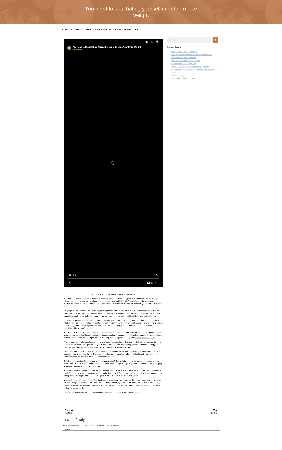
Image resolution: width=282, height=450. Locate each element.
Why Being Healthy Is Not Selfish (184, 52)
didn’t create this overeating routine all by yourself (106, 332)
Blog (80, 29)
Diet (98, 29)
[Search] (215, 40)
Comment (66, 429)
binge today (106, 301)
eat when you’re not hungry (144, 338)
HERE (136, 392)
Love (124, 29)
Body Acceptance (89, 29)
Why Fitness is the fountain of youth (185, 61)
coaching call (113, 392)
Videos (135, 29)
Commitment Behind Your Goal (183, 64)
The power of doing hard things (183, 79)
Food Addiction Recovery (111, 29)
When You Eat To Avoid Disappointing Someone (190, 67)
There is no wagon (178, 76)
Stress (129, 29)
